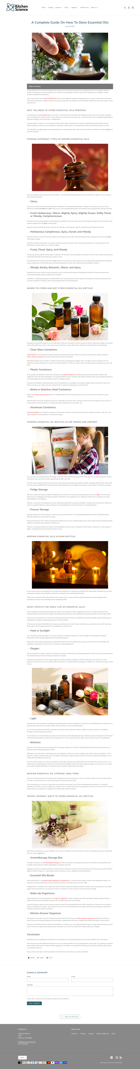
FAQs (113, 1034)
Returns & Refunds (103, 1034)
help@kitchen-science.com (27, 1042)
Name (29, 976)
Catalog (83, 1034)
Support (91, 1034)
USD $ (22, 1057)
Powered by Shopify (116, 1062)
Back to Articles (71, 1017)
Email (73, 976)
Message (30, 985)
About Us (74, 1034)
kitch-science (107, 1062)
